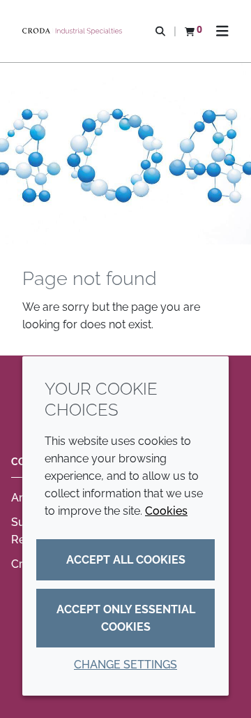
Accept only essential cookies (125, 618)
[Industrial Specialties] (74, 31)
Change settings (125, 664)
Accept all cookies (125, 559)
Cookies (166, 511)
